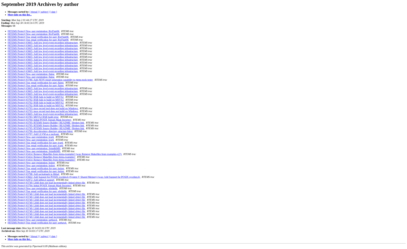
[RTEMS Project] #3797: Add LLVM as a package (34, 134)
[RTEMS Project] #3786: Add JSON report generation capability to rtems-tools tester (50, 79)
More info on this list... (20, 14)
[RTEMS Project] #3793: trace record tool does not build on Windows (43, 108)
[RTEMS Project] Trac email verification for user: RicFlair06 (38, 37)
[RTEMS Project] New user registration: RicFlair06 (34, 31)
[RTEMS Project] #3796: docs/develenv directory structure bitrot (40, 131)
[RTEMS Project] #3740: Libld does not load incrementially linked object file (47, 182)
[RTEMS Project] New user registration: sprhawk (33, 220)
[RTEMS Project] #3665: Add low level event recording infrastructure (43, 42)
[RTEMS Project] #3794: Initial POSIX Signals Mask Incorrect (40, 119)
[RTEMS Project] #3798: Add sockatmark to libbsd (34, 174)
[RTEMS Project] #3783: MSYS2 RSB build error (33, 117)
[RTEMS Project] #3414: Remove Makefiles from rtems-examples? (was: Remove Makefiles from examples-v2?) (65, 154)
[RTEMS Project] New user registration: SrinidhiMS (34, 148)
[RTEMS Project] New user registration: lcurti (31, 137)
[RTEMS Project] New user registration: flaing (31, 74)
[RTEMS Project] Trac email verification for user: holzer (36, 168)
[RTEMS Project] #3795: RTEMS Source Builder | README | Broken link (46, 122)
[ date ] (53, 11)
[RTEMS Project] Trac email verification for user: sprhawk (37, 222)
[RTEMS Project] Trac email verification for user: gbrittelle (37, 191)
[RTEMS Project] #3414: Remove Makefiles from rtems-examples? (42, 157)
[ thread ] (34, 11)
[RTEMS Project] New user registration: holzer (31, 162)
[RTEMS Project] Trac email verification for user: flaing (36, 82)
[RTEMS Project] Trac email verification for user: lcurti (36, 142)
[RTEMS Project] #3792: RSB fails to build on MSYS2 (36, 97)
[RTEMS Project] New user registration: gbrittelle (33, 188)
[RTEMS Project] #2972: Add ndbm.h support (31, 179)
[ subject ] (44, 11)
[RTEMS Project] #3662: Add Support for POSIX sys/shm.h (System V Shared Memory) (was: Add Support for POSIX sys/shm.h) (74, 177)
